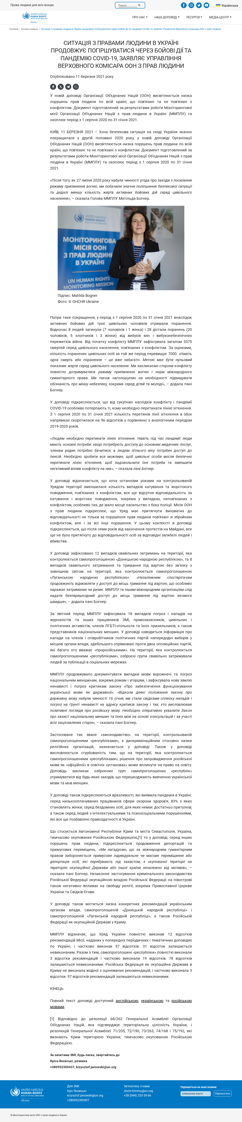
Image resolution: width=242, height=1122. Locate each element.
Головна (13, 29)
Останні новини (29, 29)
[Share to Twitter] (61, 87)
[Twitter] (199, 7)
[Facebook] (184, 7)
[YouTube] (206, 7)
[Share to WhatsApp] (76, 87)
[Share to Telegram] (68, 87)
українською (152, 1000)
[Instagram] (191, 7)
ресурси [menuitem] (191, 18)
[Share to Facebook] (53, 87)
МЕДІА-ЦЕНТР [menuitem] (217, 18)
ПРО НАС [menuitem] (137, 18)
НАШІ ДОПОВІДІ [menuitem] (164, 18)
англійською (127, 1000)
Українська (229, 5)
